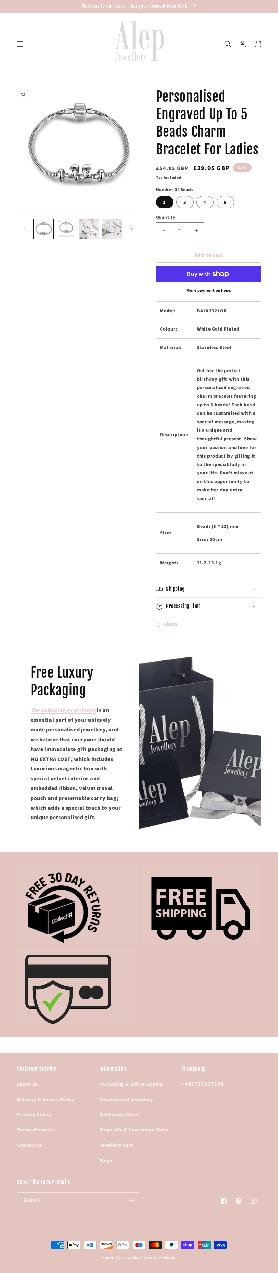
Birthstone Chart (119, 1114)
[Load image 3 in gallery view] (89, 229)
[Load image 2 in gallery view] (66, 229)
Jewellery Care (116, 1145)
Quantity (165, 217)
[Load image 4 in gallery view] (112, 229)
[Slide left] (24, 229)
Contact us (29, 1145)
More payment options (208, 290)
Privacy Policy (34, 1114)
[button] (20, 44)
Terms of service (36, 1130)
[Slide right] (131, 229)
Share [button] (170, 624)
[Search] (227, 44)
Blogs (105, 1161)
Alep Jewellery (128, 1257)
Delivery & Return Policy (46, 1099)
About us (27, 1084)
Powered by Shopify (159, 1257)
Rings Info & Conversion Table (133, 1130)
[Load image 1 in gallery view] (43, 229)
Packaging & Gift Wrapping (131, 1084)
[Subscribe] (131, 1200)
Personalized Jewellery (126, 1099)
